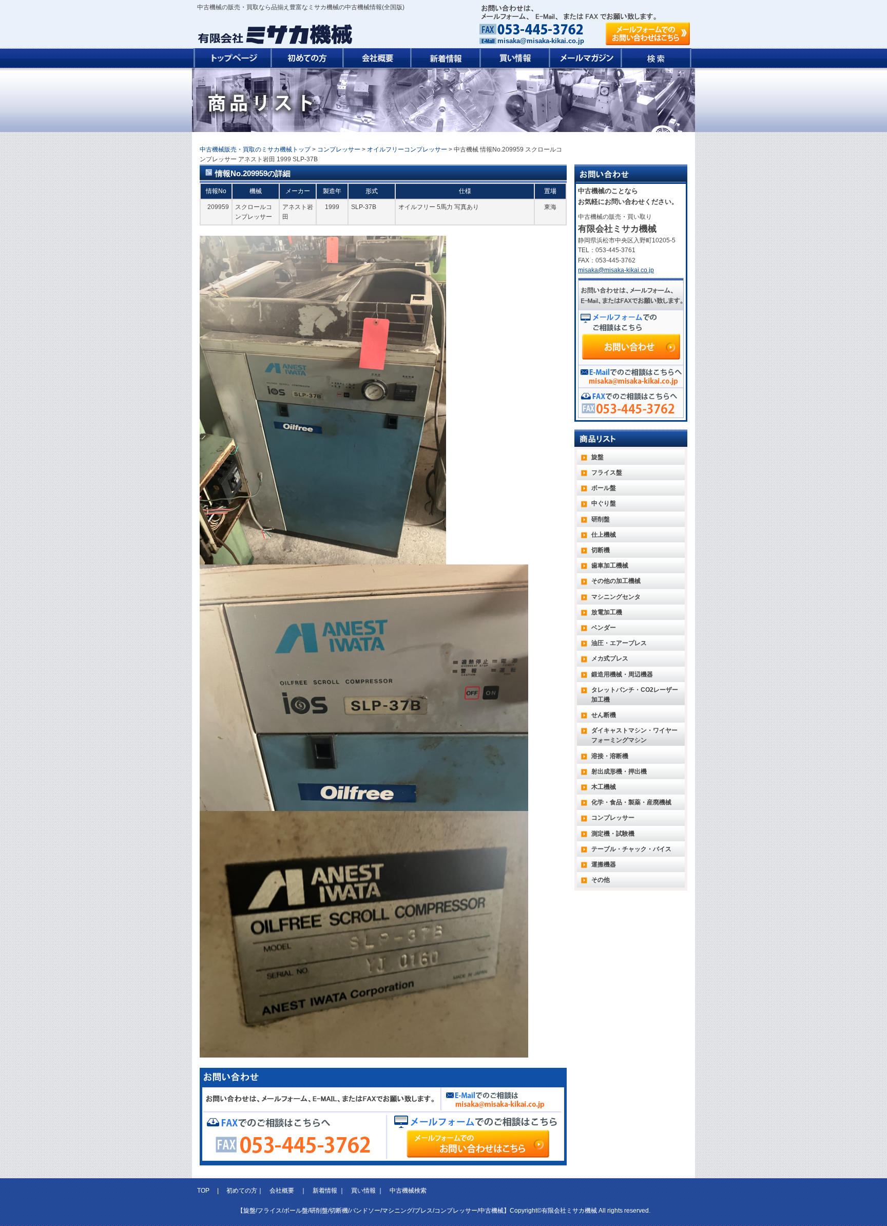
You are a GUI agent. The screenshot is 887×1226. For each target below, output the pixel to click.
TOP (204, 1190)
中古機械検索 (408, 1190)
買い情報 (363, 1190)
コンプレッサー (338, 149)
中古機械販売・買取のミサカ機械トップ (255, 149)
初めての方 (241, 1190)
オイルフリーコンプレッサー (407, 149)
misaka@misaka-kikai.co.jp (540, 41)
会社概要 (281, 1190)
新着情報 (325, 1190)
